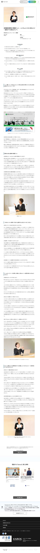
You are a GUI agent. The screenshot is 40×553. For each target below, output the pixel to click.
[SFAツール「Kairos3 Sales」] (22, 550)
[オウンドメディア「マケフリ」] (35, 550)
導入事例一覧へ (20, 497)
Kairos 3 (4, 520)
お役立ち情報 (5, 525)
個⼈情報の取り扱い (9, 530)
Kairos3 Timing (18, 507)
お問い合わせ (32, 1)
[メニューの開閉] (38, 1)
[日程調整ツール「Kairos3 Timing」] (29, 550)
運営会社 (4, 527)
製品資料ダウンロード (20, 513)
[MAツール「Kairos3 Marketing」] (13, 550)
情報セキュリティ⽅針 (14, 530)
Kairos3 (6, 504)
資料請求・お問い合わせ (6, 522)
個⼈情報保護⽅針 (4, 530)
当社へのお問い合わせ (27, 530)
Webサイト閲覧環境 (23, 530)
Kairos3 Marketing (25, 506)
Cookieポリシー (18, 530)
